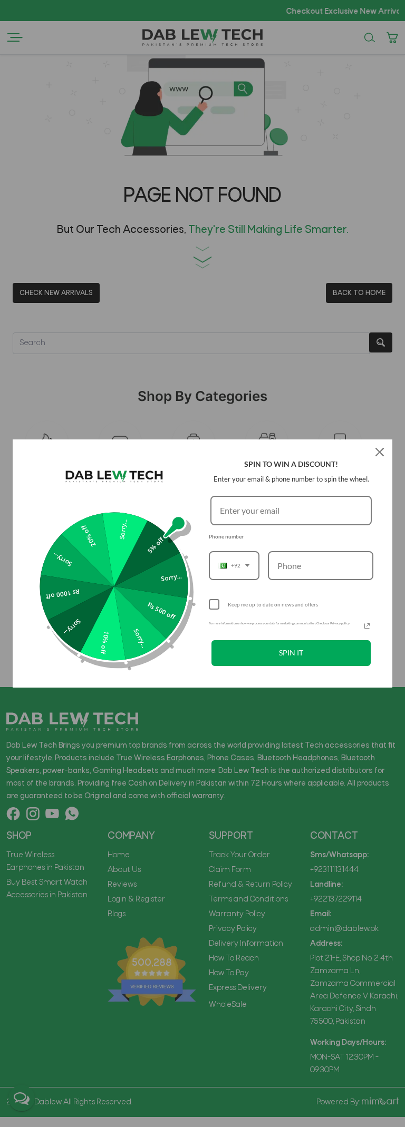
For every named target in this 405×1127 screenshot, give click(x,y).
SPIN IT (291, 652)
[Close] (379, 452)
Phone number (226, 536)
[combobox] (234, 565)
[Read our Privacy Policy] (367, 626)
